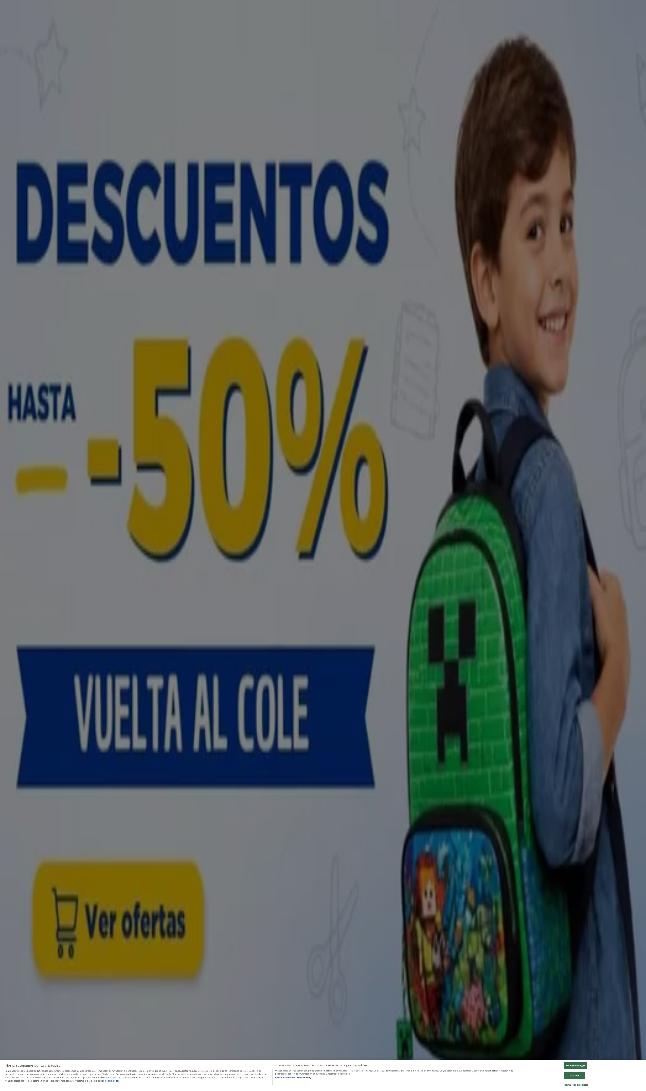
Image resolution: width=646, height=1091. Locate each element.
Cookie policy (112, 1080)
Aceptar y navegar (575, 1065)
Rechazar (574, 1075)
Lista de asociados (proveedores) (293, 1077)
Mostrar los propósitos (576, 1084)
